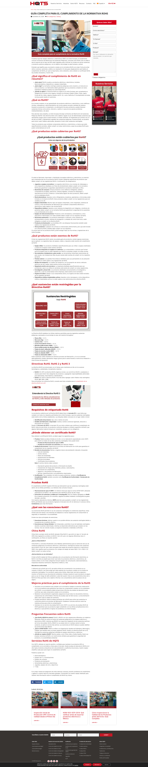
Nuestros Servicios (56, 3)
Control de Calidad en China (54, 748)
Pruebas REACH (82, 748)
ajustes (76, 765)
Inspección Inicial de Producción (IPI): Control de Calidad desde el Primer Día (44, 715)
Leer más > (36, 720)
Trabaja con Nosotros (104, 753)
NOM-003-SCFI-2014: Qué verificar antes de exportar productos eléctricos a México (73, 716)
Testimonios (102, 751)
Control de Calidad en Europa (55, 755)
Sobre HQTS (74, 3)
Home (32, 9)
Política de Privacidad (104, 758)
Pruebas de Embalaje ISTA (85, 755)
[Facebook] (109, 3)
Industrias (66, 3)
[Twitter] (111, 3)
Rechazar (97, 764)
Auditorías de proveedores (71, 744)
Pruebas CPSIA (82, 753)
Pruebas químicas (83, 746)
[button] (36, 682)
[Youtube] (114, 3)
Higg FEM (67, 756)
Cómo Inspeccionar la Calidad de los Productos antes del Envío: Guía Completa (101, 716)
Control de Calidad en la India (55, 746)
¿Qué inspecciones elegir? (37, 746)
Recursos (81, 3)
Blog (35, 9)
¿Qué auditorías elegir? (37, 748)
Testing (58, 16)
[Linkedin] (112, 3)
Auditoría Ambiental (69, 754)
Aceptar (87, 764)
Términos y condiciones (104, 755)
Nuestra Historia (35, 744)
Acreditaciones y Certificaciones (106, 748)
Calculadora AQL (52, 744)
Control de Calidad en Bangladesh (56, 751)
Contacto (88, 3)
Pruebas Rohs (82, 751)
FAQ (94, 3)
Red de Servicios (35, 751)
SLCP (66, 758)
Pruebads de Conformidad (85, 744)
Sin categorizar (51, 16)
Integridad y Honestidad (104, 746)
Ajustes (106, 764)
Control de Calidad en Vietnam (55, 753)
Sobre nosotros (102, 744)
